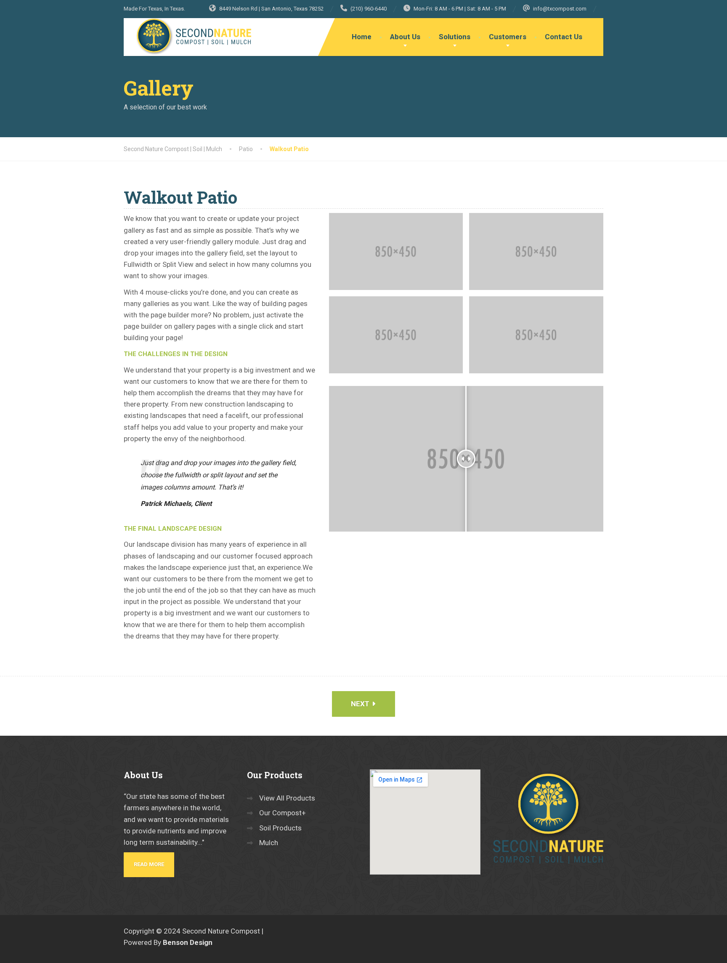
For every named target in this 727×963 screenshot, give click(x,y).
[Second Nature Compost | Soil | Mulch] (189, 36)
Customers (507, 36)
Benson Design (187, 942)
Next (361, 704)
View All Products (287, 798)
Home (361, 36)
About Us (405, 36)
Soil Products (280, 828)
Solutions (454, 36)
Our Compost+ (282, 813)
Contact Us (563, 36)
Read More (149, 864)
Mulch (268, 842)
